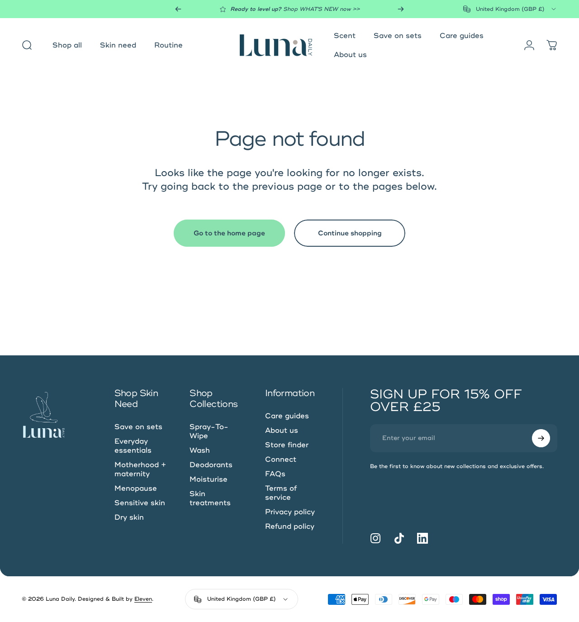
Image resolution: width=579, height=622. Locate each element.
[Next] (401, 9)
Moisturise (209, 479)
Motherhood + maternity (140, 469)
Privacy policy (290, 512)
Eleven (143, 599)
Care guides (287, 416)
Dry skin (129, 517)
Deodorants (211, 464)
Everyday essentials (133, 446)
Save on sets (138, 426)
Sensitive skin (139, 502)
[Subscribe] (541, 438)
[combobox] (510, 9)
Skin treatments (210, 498)
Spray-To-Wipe (209, 431)
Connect (280, 459)
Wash (200, 450)
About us (281, 430)
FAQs (275, 473)
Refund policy (289, 526)
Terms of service (281, 493)
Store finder (286, 445)
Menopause (135, 488)
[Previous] (178, 9)
